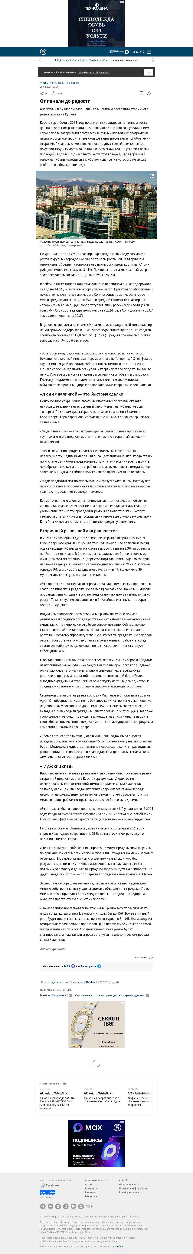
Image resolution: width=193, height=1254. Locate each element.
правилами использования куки (93, 72)
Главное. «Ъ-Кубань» (53, 995)
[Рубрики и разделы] (149, 52)
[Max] (81, 1206)
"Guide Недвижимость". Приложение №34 (66, 982)
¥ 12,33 (82, 60)
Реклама (90, 1192)
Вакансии (91, 1196)
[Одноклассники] (66, 1206)
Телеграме (88, 966)
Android (123, 1180)
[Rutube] (73, 1206)
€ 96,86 (70, 60)
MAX (67, 966)
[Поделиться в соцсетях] (149, 93)
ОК (148, 72)
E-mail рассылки (129, 1192)
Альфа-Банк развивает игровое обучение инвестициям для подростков (146, 1101)
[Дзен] (58, 1206)
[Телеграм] (43, 1206)
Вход (136, 51)
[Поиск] (143, 52)
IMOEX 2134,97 (97, 60)
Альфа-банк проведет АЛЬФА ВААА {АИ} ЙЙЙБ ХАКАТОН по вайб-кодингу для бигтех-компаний (57, 1103)
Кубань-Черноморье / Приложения (59, 82)
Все (64, 1083)
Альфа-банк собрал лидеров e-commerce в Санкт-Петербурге (102, 1099)
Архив (88, 1184)
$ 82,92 (59, 60)
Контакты (91, 1188)
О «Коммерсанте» (96, 1180)
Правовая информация (133, 1188)
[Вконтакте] (50, 1206)
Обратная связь (129, 1184)
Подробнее (118, 1246)
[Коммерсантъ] (43, 52)
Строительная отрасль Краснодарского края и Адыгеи (109, 995)
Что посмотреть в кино (125, 60)
